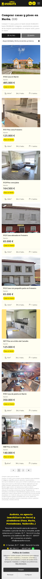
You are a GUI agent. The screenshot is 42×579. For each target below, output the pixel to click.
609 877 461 (26, 548)
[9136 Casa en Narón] (21, 59)
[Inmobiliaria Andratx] (9, 3)
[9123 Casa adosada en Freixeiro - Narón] (21, 218)
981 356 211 (14, 548)
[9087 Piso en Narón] (21, 429)
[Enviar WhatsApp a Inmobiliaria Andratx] (33, 548)
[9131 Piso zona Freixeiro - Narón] (21, 112)
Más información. (21, 564)
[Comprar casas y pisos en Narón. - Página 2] (29, 470)
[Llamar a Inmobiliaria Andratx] (30, 3)
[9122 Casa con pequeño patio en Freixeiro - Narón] (21, 271)
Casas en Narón (9, 87)
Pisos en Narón (8, 140)
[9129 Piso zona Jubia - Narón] (21, 165)
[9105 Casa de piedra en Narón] (21, 376)
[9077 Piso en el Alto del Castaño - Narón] (21, 324)
